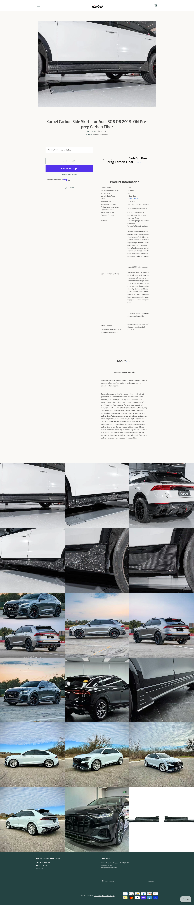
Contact (39, 869)
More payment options (69, 174)
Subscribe (150, 881)
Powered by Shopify (108, 896)
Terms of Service (43, 862)
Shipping (89, 134)
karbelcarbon (98, 896)
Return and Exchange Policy (48, 858)
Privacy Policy (42, 865)
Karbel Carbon (139, 163)
